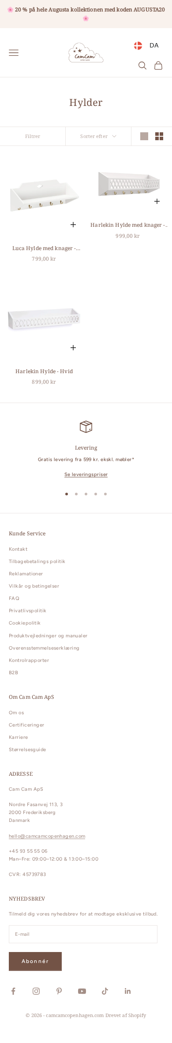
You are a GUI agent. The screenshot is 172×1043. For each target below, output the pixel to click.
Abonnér (35, 961)
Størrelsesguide (27, 749)
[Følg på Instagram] (36, 991)
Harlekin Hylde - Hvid (44, 371)
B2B (13, 673)
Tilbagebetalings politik (37, 561)
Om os (16, 713)
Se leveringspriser (86, 474)
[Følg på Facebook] (13, 991)
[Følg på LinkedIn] (127, 991)
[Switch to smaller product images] (159, 136)
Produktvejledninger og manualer (48, 636)
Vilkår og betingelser (34, 586)
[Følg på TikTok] (105, 991)
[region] (86, 450)
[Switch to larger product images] (144, 136)
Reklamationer (26, 574)
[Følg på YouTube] (82, 991)
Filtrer (32, 136)
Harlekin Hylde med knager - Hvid (127, 225)
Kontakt (18, 549)
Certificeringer (27, 725)
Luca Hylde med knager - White (44, 248)
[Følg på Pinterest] (59, 991)
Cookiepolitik (25, 623)
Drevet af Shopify (125, 1015)
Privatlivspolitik (27, 611)
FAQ (14, 598)
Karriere (18, 737)
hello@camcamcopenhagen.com (47, 836)
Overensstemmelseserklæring (44, 648)
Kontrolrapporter (29, 660)
